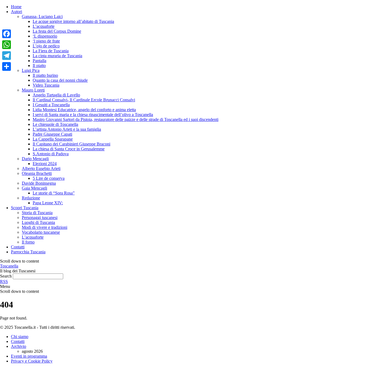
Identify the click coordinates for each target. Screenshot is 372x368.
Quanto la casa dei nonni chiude (60, 80)
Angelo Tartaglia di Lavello (56, 95)
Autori (16, 11)
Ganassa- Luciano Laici (42, 16)
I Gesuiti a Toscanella (51, 104)
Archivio (18, 346)
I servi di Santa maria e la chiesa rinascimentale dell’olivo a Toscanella (93, 114)
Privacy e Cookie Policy (32, 361)
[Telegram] (6, 55)
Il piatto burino (45, 75)
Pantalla (39, 60)
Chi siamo (19, 336)
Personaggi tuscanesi (39, 217)
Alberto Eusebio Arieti (41, 168)
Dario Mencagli (35, 158)
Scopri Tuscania (24, 207)
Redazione (31, 198)
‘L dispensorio (45, 36)
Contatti (18, 247)
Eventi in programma (29, 356)
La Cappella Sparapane (53, 139)
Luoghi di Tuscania (38, 222)
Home (16, 6)
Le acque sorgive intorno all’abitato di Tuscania (73, 21)
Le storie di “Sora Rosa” (54, 193)
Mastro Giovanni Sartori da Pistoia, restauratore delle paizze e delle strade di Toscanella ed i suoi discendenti (125, 119)
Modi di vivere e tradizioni (44, 227)
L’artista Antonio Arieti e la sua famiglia (67, 129)
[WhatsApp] (6, 44)
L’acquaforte (43, 26)
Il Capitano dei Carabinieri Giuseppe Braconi (71, 144)
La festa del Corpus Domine (57, 31)
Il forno (28, 242)
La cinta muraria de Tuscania (57, 55)
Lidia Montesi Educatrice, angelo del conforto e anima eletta (84, 109)
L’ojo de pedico (46, 46)
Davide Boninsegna (39, 183)
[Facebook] (6, 33)
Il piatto (39, 65)
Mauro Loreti (33, 90)
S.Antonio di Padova (51, 153)
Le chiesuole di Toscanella (55, 124)
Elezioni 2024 (45, 163)
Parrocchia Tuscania (28, 252)
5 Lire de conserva (49, 178)
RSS (4, 281)
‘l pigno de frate (46, 41)
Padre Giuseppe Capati (52, 134)
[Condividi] (6, 66)
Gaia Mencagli (34, 188)
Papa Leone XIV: (48, 202)
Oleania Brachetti (37, 173)
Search (6, 276)
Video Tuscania (46, 85)
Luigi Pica (30, 70)
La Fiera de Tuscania (51, 50)
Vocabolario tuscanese (41, 232)
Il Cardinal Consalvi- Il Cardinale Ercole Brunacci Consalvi (84, 100)
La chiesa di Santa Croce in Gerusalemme (69, 149)
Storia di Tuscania (37, 212)
